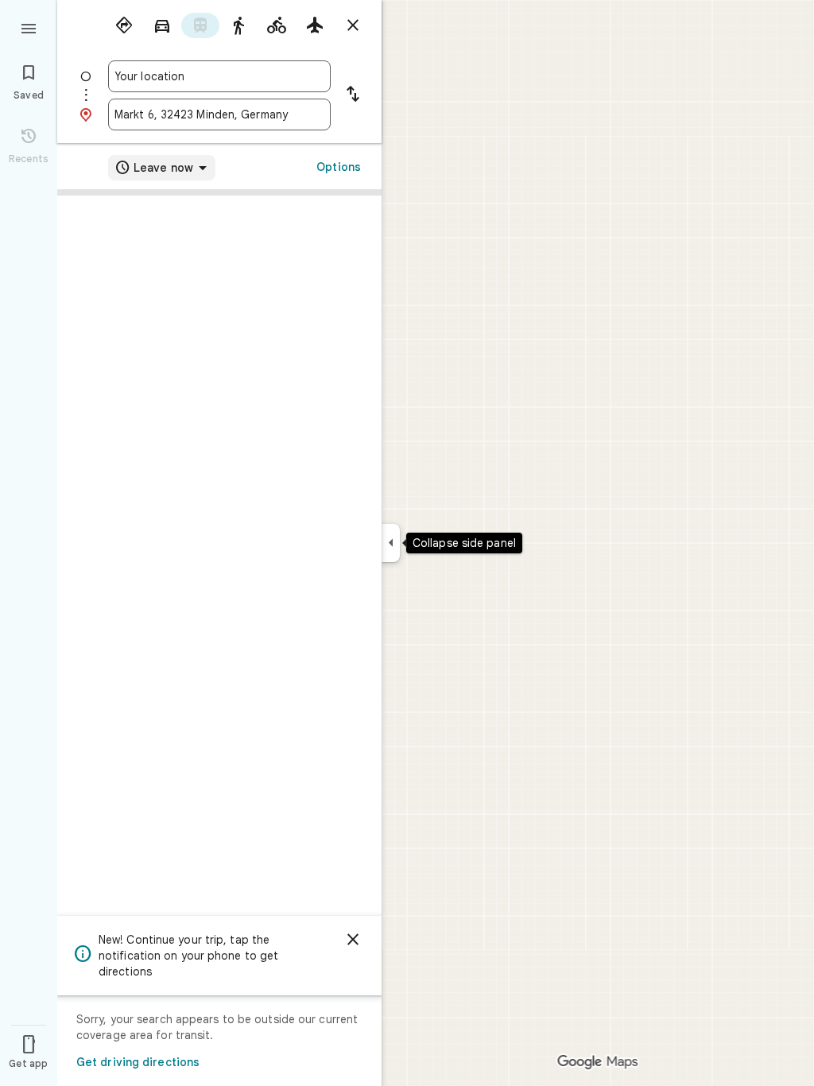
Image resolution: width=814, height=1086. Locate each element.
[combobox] (219, 76)
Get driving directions (138, 1062)
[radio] (124, 25)
